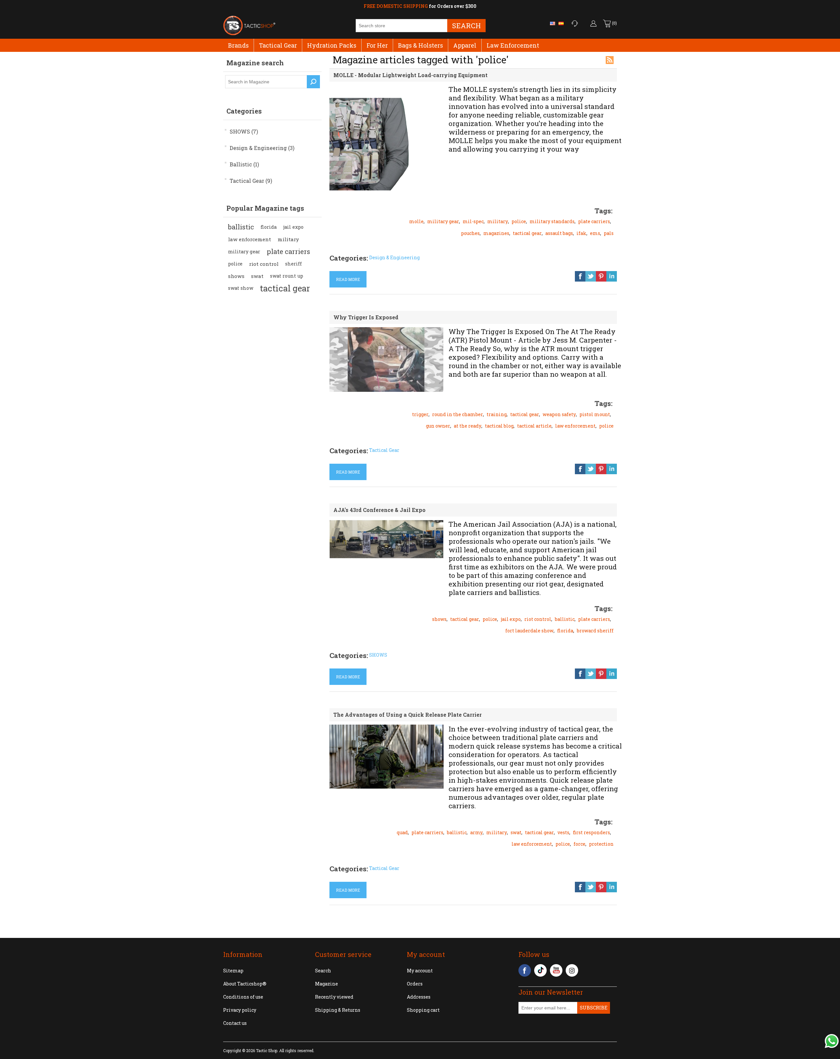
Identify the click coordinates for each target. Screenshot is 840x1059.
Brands (238, 45)
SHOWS (378, 655)
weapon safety (559, 414)
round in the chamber (457, 414)
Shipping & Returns (337, 1010)
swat (257, 276)
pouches (470, 233)
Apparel (464, 45)
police (235, 264)
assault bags (559, 233)
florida (269, 227)
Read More (348, 279)
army (476, 832)
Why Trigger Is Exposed (365, 317)
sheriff (293, 264)
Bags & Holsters (420, 45)
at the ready (467, 426)
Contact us (235, 1023)
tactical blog (499, 426)
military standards (552, 221)
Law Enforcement (513, 45)
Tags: (604, 210)
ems (595, 233)
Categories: (348, 258)
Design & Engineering (394, 257)
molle (416, 221)
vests (563, 832)
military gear (244, 251)
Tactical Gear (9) (251, 180)
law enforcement (249, 239)
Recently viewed (334, 997)
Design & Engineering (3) (262, 147)
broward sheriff (595, 630)
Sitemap (233, 970)
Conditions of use (243, 997)
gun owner (438, 426)
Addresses (418, 997)
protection (601, 844)
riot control (264, 264)
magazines (496, 233)
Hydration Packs (331, 45)
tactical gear (285, 288)
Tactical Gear (278, 45)
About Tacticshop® (244, 984)
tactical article (534, 426)
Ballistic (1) (244, 164)
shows (236, 276)
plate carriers (288, 251)
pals (609, 233)
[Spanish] (561, 23)
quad (402, 832)
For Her (377, 45)
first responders (591, 832)
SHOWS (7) (244, 131)
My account (420, 970)
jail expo (293, 227)
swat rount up (286, 276)
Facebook (524, 970)
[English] (552, 23)
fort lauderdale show (529, 630)
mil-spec (473, 221)
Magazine (326, 984)
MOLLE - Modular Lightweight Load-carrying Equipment (410, 75)
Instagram (572, 970)
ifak (581, 233)
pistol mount (594, 414)
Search (466, 25)
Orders (415, 984)
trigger (420, 414)
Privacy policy (239, 1010)
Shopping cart (423, 1010)
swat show (240, 288)
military (288, 239)
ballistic (241, 226)
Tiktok (540, 970)
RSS (610, 60)
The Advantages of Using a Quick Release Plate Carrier (407, 714)
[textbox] (266, 81)
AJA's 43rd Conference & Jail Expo (379, 510)
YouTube (556, 970)
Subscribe (593, 1008)
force (579, 844)
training (497, 414)
